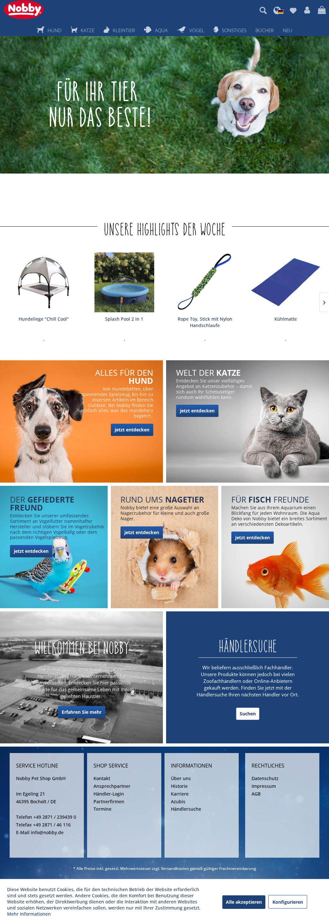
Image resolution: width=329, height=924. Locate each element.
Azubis (178, 801)
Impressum (264, 786)
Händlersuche (186, 809)
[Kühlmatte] (285, 282)
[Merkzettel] (293, 10)
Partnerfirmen (108, 801)
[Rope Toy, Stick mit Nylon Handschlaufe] (204, 282)
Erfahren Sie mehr (82, 712)
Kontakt (101, 778)
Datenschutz (265, 778)
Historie (179, 786)
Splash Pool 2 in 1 (124, 319)
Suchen (248, 714)
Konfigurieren (287, 902)
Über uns (181, 778)
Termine (102, 809)
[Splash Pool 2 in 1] (124, 282)
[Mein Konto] (307, 10)
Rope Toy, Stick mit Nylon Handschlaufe (205, 322)
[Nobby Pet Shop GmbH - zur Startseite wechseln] (23, 9)
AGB (256, 794)
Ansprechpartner (111, 786)
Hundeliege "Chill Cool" (44, 319)
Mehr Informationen (29, 914)
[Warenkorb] (322, 10)
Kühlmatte (285, 319)
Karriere (180, 794)
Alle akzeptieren (244, 902)
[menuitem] (263, 10)
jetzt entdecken (132, 430)
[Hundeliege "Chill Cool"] (43, 282)
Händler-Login (108, 794)
